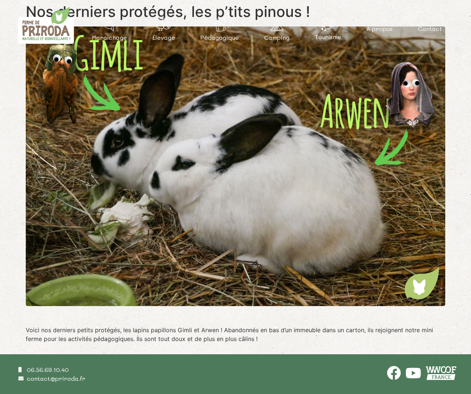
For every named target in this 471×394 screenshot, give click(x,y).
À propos (379, 28)
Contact (430, 28)
